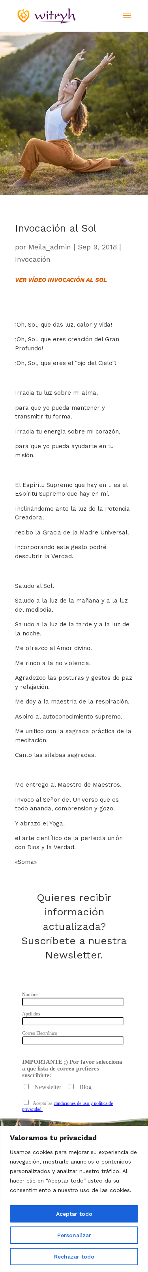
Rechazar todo (74, 1256)
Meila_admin (49, 247)
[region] (74, 1199)
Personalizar (74, 1235)
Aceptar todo (74, 1214)
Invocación (33, 259)
